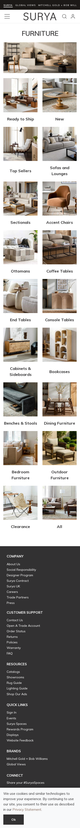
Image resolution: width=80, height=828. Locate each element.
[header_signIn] (73, 16)
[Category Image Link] (20, 96)
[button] (15, 556)
